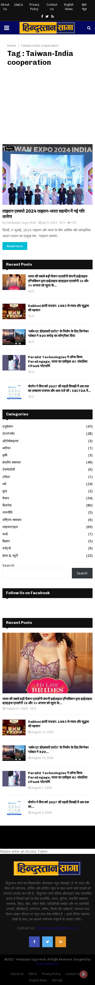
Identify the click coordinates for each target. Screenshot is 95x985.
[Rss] (60, 941)
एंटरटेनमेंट (8, 433)
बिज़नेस (9, 148)
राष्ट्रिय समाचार (11, 519)
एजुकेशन (7, 426)
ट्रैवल (6, 476)
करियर (6, 448)
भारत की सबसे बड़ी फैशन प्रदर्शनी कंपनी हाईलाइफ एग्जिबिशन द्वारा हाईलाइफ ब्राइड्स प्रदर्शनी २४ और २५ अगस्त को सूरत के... (58, 280)
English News (69, 6)
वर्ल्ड (5, 534)
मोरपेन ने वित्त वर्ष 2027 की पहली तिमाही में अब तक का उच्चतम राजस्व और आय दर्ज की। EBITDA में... (59, 388)
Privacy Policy (34, 6)
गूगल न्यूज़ (84, 6)
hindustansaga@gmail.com (57, 928)
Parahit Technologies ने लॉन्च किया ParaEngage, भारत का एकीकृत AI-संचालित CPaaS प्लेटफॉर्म (57, 361)
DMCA (18, 5)
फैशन (5, 498)
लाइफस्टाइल (10, 526)
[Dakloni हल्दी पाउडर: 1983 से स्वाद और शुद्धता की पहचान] (14, 311)
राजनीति (7, 512)
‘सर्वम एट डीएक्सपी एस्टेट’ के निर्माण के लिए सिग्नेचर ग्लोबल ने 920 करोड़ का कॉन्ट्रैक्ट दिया (58, 333)
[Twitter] (47, 941)
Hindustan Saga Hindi (21, 222)
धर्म (4, 483)
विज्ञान (6, 541)
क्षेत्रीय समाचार (11, 462)
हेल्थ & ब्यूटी (10, 555)
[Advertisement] (47, 105)
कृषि (4, 455)
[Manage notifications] (83, 974)
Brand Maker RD (47, 964)
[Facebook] (34, 941)
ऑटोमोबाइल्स (10, 440)
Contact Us (52, 6)
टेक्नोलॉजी (8, 469)
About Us (5, 6)
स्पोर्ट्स (6, 548)
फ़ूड (4, 491)
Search (8, 565)
